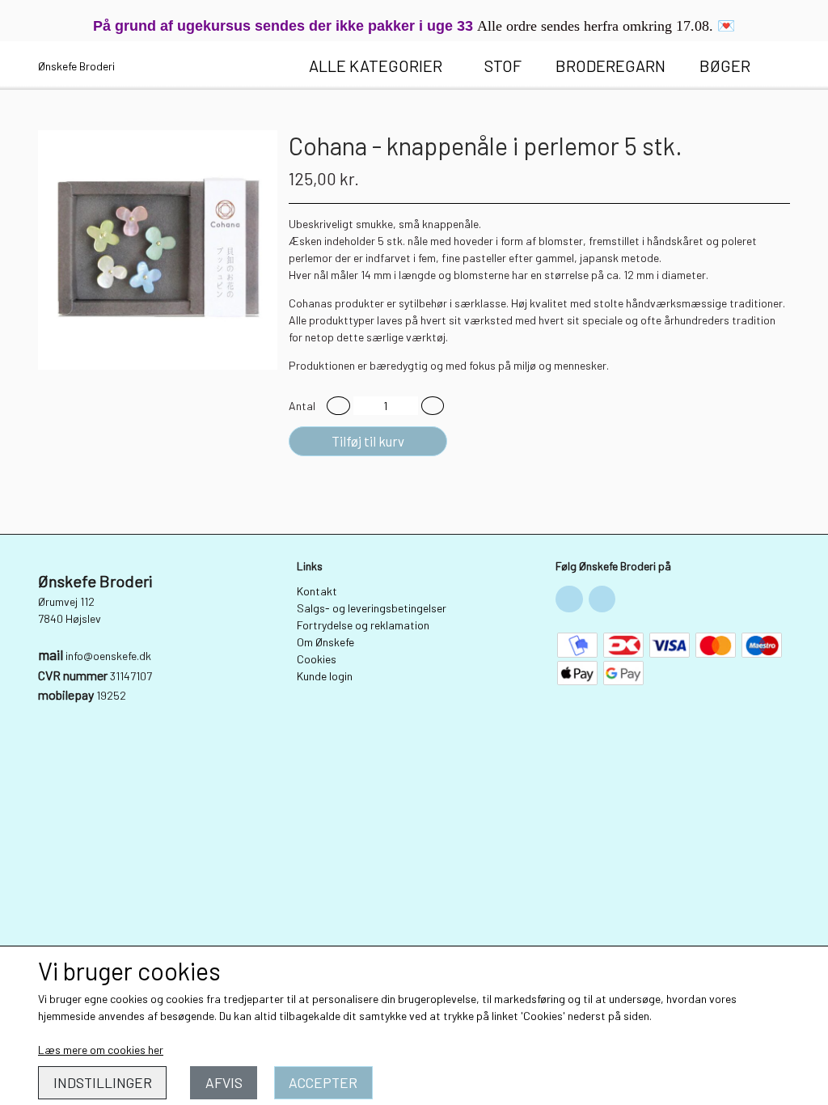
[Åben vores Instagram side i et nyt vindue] (602, 599)
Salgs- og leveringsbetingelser (371, 608)
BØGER (724, 65)
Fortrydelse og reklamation (363, 625)
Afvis (224, 1082)
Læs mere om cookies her (100, 1049)
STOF (503, 65)
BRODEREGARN (610, 65)
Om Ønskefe (325, 642)
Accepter (323, 1082)
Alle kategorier (375, 65)
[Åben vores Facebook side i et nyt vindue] (569, 599)
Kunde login (325, 676)
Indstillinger (102, 1082)
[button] (338, 405)
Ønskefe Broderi (76, 66)
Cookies (316, 659)
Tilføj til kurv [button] (368, 441)
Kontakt (317, 591)
